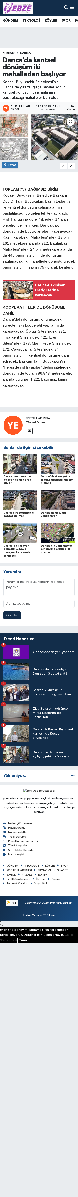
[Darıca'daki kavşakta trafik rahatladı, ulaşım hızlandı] (58, 463)
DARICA (25, 52)
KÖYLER (51, 20)
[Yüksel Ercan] (13, 425)
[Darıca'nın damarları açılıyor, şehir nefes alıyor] (20, 463)
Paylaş (12, 164)
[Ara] (66, 7)
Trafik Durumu (17, 836)
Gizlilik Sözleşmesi (18, 879)
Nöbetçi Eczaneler (20, 823)
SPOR (66, 20)
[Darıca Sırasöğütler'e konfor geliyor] (20, 500)
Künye (56, 879)
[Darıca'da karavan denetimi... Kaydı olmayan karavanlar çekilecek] (20, 533)
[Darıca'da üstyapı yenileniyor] (58, 500)
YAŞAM (27, 874)
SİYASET (62, 870)
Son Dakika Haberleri (21, 850)
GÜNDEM (10, 20)
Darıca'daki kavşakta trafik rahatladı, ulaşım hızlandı (57, 480)
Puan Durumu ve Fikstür (23, 841)
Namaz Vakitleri (18, 832)
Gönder (12, 615)
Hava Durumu (16, 827)
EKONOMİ (44, 870)
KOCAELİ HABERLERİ (19, 870)
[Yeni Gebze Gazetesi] (18, 8)
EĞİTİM (42, 874)
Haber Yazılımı (32, 915)
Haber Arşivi (16, 854)
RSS (13, 902)
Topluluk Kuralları (17, 883)
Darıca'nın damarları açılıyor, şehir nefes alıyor (17, 480)
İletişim (40, 879)
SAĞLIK (11, 874)
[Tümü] (73, 775)
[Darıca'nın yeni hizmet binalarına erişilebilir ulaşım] (58, 533)
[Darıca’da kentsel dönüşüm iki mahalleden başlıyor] (39, 137)
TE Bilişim (49, 915)
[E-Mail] (29, 431)
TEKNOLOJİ (31, 20)
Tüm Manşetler (18, 845)
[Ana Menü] (72, 7)
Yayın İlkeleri (42, 883)
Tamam (24, 940)
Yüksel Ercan (35, 422)
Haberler (9, 52)
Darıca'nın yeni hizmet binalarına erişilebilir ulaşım (56, 549)
